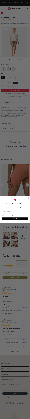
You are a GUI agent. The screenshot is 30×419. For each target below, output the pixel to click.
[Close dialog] (28, 198)
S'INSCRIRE (15, 218)
